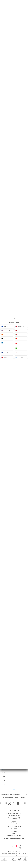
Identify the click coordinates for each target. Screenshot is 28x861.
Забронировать (4, 860)
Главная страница (14, 826)
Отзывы (14, 831)
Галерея (14, 829)
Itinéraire (25, 860)
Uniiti (18, 851)
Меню (14, 833)
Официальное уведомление (14, 838)
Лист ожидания (13, 860)
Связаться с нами (14, 836)
